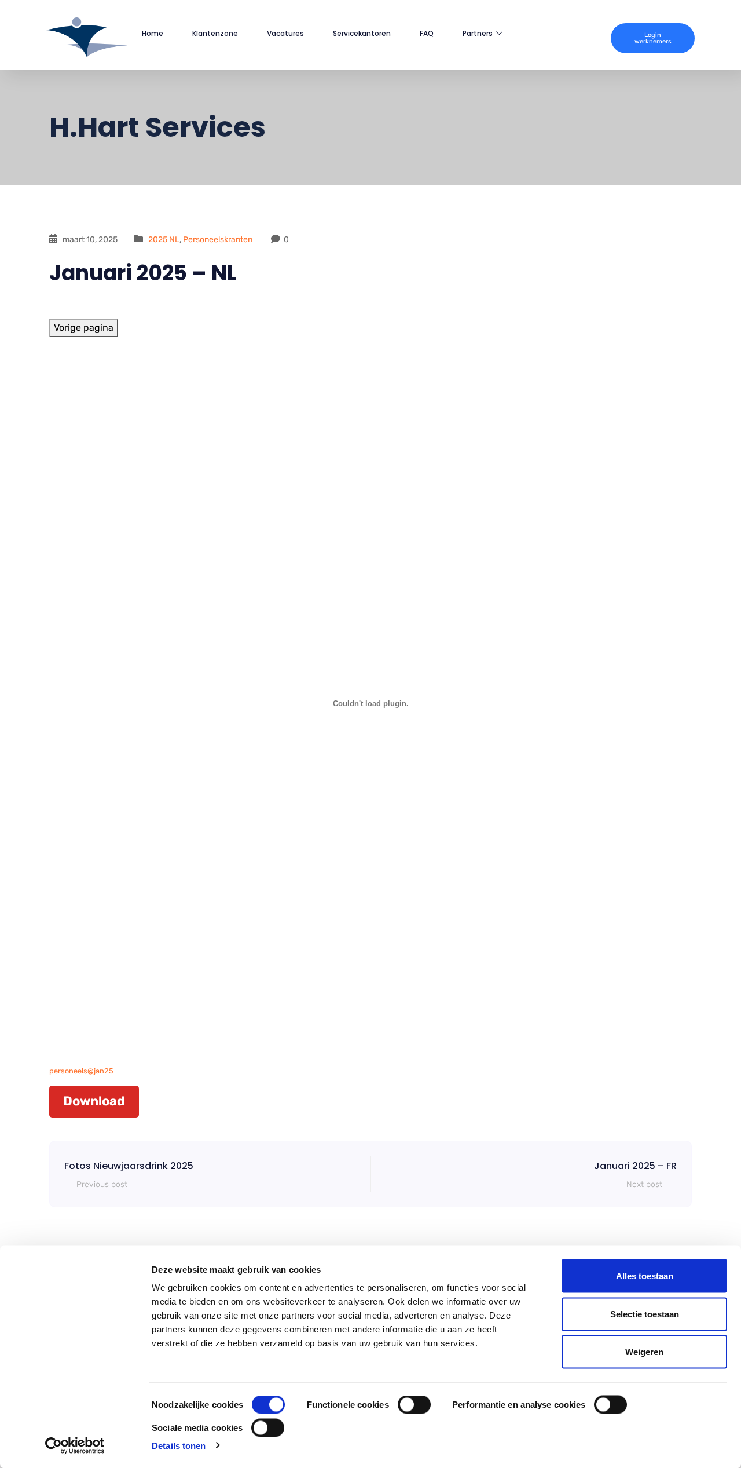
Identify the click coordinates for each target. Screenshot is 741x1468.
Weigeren (644, 1352)
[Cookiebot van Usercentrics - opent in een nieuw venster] (75, 1445)
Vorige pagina (83, 327)
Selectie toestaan (644, 1314)
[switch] (414, 1405)
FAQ (427, 33)
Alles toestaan (644, 1276)
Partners (478, 33)
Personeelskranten (217, 239)
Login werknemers (653, 38)
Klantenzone (215, 33)
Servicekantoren (362, 33)
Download (94, 1101)
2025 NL (163, 239)
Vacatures (285, 33)
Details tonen (179, 1445)
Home (152, 33)
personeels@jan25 (81, 1071)
